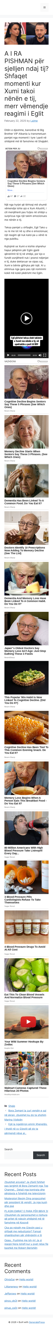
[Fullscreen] (44, 355)
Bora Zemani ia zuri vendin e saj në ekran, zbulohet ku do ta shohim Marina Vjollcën (25, 1115)
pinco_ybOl (10, 1300)
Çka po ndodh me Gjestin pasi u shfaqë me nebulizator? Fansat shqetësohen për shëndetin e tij (23, 1231)
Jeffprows (10, 1293)
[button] (26, 318)
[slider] (24, 355)
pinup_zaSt (10, 1307)
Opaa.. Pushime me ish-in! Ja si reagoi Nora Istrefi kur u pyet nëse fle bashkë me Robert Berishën (26, 1244)
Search (8, 1149)
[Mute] (40, 355)
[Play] (8, 355)
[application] (26, 318)
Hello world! (26, 1279)
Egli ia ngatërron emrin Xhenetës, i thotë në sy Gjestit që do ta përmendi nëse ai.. (26, 1129)
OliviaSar (9, 1279)
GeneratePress (37, 1322)
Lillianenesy (11, 1286)
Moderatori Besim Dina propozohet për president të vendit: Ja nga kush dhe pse (25, 1202)
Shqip (11, 1105)
